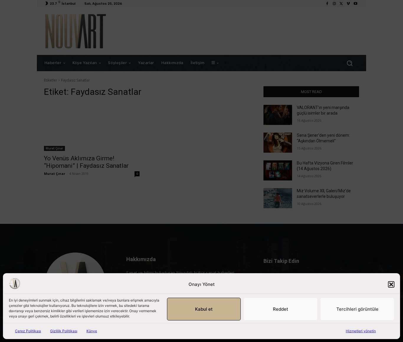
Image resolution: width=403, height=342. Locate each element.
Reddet (280, 309)
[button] (391, 284)
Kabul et (204, 309)
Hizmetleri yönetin (361, 331)
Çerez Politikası (28, 331)
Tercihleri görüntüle (357, 309)
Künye (91, 331)
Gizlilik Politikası (63, 331)
